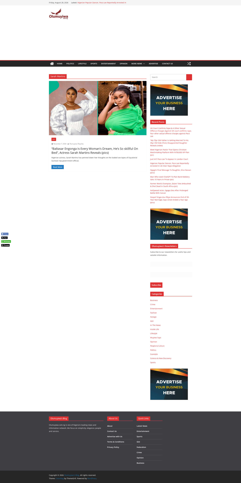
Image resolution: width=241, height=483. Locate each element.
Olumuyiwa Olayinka (76, 144)
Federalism (141, 447)
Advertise (153, 63)
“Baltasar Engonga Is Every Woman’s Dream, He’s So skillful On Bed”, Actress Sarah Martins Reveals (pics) (94, 150)
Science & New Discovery (160, 358)
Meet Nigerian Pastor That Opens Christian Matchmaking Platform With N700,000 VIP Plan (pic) (169, 152)
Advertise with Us (114, 436)
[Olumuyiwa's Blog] (52, 64)
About (109, 426)
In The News (155, 325)
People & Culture (157, 346)
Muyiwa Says (155, 337)
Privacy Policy (113, 447)
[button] (143, 63)
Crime (152, 304)
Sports (94, 63)
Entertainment (108, 63)
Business (154, 300)
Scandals (154, 354)
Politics (70, 63)
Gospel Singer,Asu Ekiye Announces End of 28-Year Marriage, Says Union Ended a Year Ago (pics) (169, 200)
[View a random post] (189, 64)
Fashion (153, 313)
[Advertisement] (120, 41)
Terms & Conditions (115, 442)
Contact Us (167, 63)
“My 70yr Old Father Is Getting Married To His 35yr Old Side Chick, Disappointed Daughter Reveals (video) (169, 143)
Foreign (153, 317)
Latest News (142, 426)
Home (59, 63)
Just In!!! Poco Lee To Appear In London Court (96, 2)
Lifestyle (82, 63)
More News (136, 63)
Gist (53, 139)
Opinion (123, 63)
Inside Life (154, 329)
